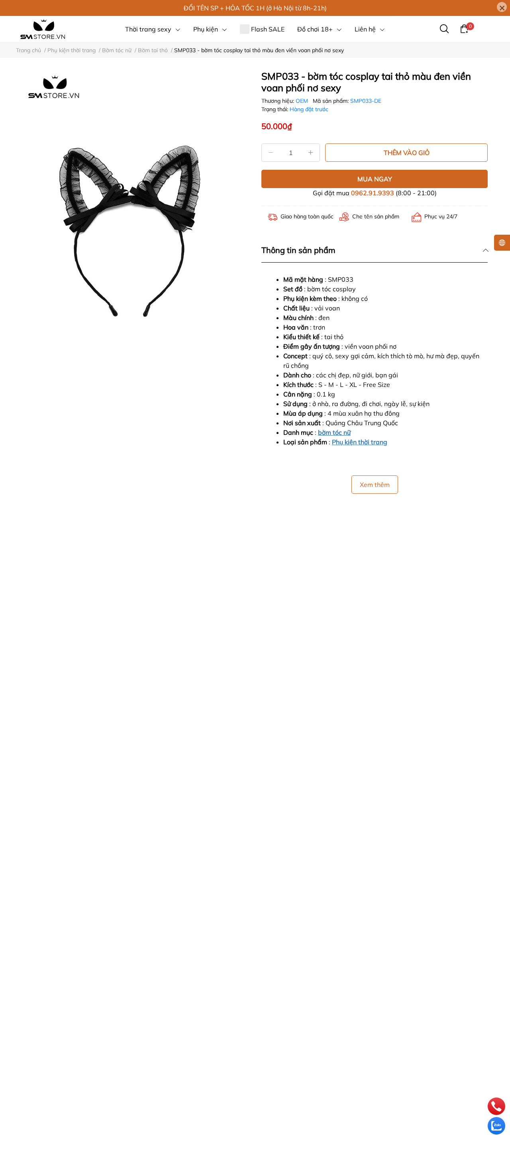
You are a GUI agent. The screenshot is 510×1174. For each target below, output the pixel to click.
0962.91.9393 (372, 193)
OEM (303, 100)
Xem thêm (375, 485)
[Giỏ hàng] (464, 28)
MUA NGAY (374, 179)
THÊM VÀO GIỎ (407, 153)
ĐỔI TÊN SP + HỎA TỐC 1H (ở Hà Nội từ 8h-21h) (255, 8)
